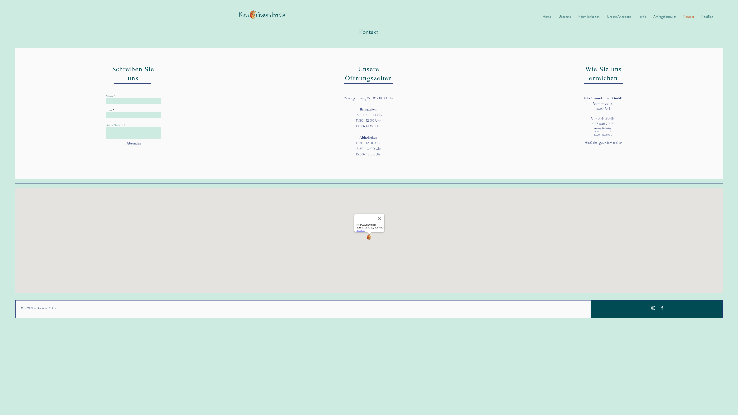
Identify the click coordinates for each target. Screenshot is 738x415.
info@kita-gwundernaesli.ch (603, 142)
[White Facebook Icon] (662, 307)
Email (109, 110)
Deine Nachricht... (117, 124)
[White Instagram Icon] (653, 307)
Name (109, 96)
